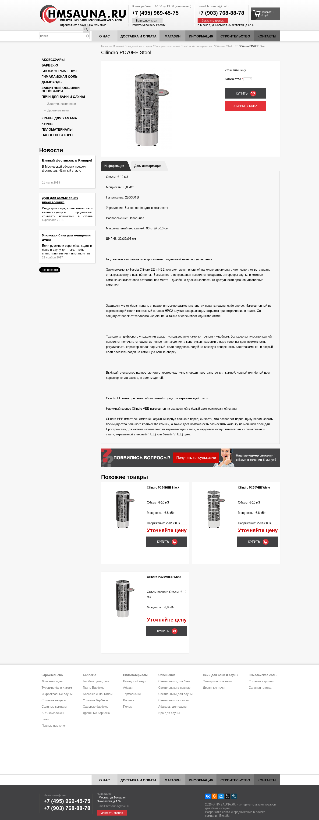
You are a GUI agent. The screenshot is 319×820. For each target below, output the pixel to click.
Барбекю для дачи (96, 681)
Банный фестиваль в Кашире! (67, 160)
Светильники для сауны (175, 694)
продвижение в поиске (249, 812)
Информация (114, 165)
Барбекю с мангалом (98, 694)
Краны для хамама (59, 118)
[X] (227, 796)
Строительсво (52, 675)
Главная (106, 46)
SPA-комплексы (53, 713)
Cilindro (219, 46)
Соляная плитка (260, 687)
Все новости (50, 270)
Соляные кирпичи (261, 681)
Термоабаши (132, 694)
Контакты (267, 36)
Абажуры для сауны (172, 706)
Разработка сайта (217, 812)
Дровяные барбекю (96, 713)
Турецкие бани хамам (57, 687)
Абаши (127, 687)
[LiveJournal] (234, 796)
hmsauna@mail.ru (218, 6)
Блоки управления (59, 71)
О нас (104, 36)
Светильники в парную (174, 687)
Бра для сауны (169, 713)
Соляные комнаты (54, 706)
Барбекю (50, 65)
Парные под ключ (54, 725)
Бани (45, 719)
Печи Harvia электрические (197, 46)
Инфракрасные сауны (57, 694)
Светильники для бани (174, 681)
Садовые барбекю (95, 706)
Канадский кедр (134, 681)
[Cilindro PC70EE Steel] (149, 149)
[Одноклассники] (214, 796)
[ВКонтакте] (208, 796)
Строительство (235, 36)
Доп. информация (148, 165)
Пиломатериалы (57, 129)
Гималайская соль (60, 76)
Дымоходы (52, 82)
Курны (47, 123)
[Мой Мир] (221, 796)
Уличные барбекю (95, 700)
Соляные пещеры (54, 700)
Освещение (166, 675)
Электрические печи (166, 46)
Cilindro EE (232, 46)
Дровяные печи (58, 110)
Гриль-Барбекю (93, 687)
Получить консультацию (196, 458)
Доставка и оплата (138, 36)
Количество (234, 79)
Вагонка (128, 700)
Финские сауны (52, 681)
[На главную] (74, 14)
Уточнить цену (245, 105)
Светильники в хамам (173, 700)
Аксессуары (53, 59)
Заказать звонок (212, 20)
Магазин (173, 36)
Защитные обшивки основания (61, 89)
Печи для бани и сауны (138, 46)
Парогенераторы (57, 135)
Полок (127, 706)
